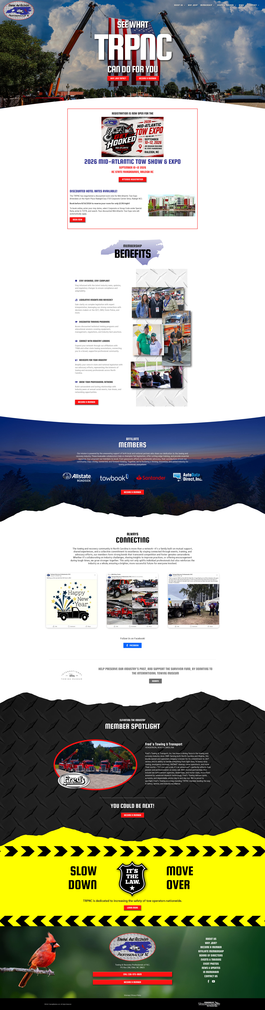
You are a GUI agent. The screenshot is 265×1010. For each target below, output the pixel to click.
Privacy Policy (136, 995)
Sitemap (127, 995)
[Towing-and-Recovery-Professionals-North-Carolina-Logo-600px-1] (132, 933)
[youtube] (213, 981)
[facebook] (208, 981)
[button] (64, 477)
